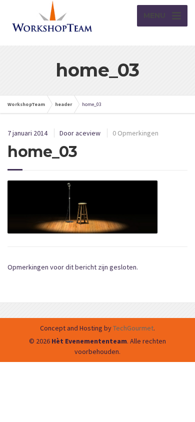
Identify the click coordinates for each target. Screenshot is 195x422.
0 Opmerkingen (135, 133)
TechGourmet (133, 328)
